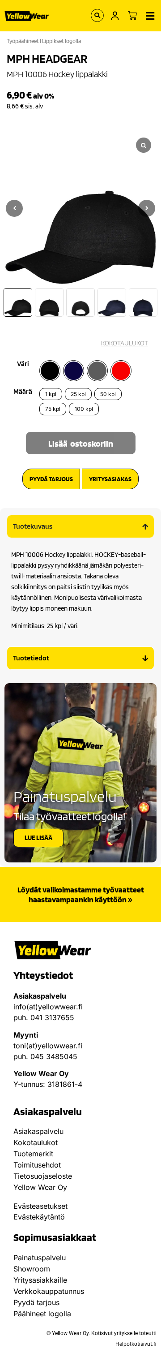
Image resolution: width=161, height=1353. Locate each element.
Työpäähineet (23, 41)
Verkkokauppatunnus (48, 1291)
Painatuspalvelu (39, 1257)
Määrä (22, 391)
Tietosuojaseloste (42, 1176)
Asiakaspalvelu (38, 1131)
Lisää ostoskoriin (80, 443)
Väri (23, 363)
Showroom (31, 1268)
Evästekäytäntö (39, 1216)
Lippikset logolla (61, 41)
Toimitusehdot (37, 1164)
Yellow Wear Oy (40, 1187)
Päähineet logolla (42, 1313)
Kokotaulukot (35, 1142)
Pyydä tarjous (36, 1302)
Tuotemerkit (33, 1153)
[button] (146, 208)
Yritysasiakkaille (40, 1279)
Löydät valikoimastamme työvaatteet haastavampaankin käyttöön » (80, 894)
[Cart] (132, 15)
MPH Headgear (47, 58)
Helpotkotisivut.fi (136, 1344)
